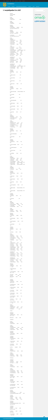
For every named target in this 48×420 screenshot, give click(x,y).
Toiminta (29, 6)
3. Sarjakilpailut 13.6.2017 (12, 10)
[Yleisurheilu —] (4, 5)
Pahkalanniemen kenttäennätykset (21, 6)
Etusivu (9, 6)
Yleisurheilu (10, 3)
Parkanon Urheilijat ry (9, 418)
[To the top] (44, 417)
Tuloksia (13, 6)
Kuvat (34, 6)
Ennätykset (37, 6)
